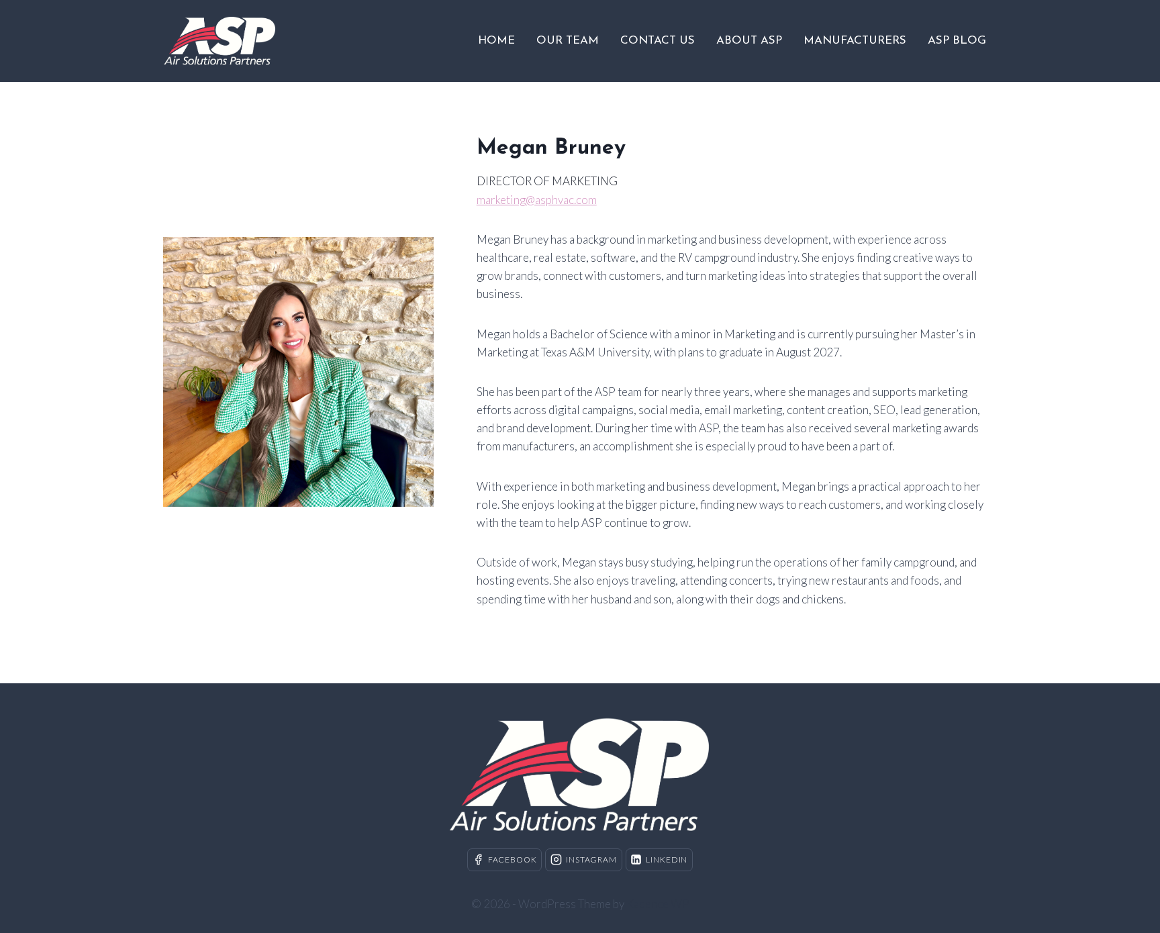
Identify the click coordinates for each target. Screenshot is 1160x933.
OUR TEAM (567, 40)
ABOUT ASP (749, 40)
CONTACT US (657, 40)
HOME (496, 40)
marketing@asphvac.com (537, 200)
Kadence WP (657, 904)
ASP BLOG (957, 40)
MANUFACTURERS (855, 40)
